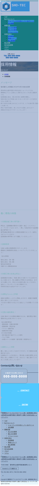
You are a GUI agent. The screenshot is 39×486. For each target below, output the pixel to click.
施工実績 (7, 447)
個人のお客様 (12, 434)
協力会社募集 (8, 449)
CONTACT (7, 60)
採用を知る (8, 438)
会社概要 (11, 427)
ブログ (6, 451)
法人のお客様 (12, 431)
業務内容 (7, 429)
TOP (5, 421)
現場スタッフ (12, 442)
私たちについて (9, 423)
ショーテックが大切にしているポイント (21, 425)
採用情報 (11, 440)
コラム (6, 453)
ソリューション (13, 436)
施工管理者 (11, 444)
